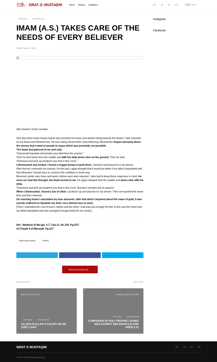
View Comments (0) (78, 269)
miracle (45, 241)
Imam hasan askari (27, 241)
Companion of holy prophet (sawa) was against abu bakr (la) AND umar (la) (113, 324)
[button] (190, 5)
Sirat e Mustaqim (31, 347)
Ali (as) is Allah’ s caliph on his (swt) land (43, 326)
